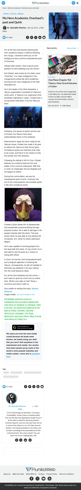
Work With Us (31, 474)
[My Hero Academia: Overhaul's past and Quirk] (64, 25)
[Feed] (49, 478)
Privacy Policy (51, 474)
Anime (52, 77)
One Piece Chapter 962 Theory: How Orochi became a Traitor (62, 83)
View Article (71, 48)
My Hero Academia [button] (16, 372)
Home (5, 8)
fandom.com (29, 294)
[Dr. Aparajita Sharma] (23, 398)
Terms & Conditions (66, 474)
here (25, 319)
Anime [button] (6, 13)
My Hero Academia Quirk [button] (11, 376)
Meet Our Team (18, 474)
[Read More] (62, 64)
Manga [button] (20, 13)
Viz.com (20, 294)
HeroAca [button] (6, 372)
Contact (41, 474)
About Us (7, 474)
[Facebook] (31, 478)
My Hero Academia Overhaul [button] (32, 372)
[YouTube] (43, 478)
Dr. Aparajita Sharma (16, 27)
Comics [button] (13, 13)
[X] (37, 478)
